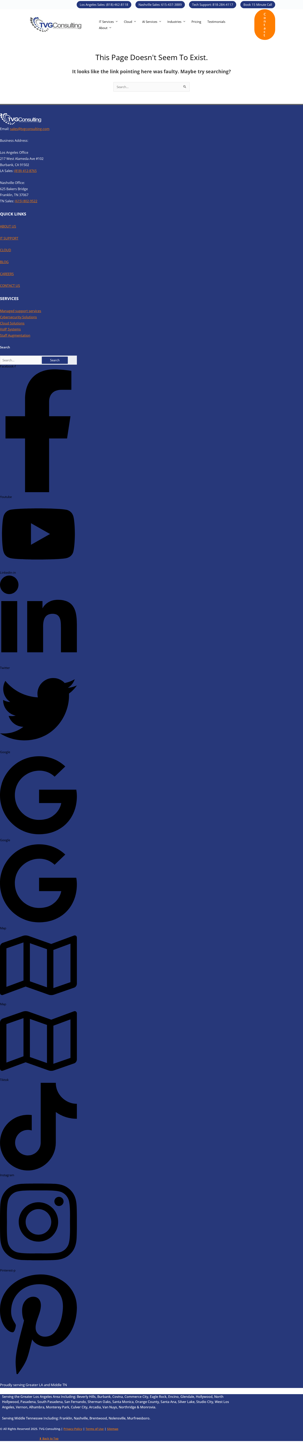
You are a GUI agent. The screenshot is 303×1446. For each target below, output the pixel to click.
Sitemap (112, 1429)
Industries (174, 22)
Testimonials (216, 22)
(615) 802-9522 (26, 201)
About (103, 28)
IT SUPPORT (9, 238)
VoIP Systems (10, 329)
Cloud (128, 22)
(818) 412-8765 (25, 171)
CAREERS (7, 274)
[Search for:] (21, 360)
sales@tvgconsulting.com (29, 129)
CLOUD (5, 250)
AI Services (149, 22)
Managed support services (20, 311)
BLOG (4, 262)
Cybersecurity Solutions (18, 317)
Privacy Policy (72, 1429)
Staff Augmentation (15, 335)
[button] (104, 4)
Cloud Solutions (12, 323)
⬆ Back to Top (49, 1438)
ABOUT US (8, 226)
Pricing (196, 22)
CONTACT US (10, 285)
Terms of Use (95, 1429)
